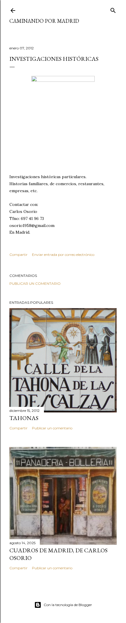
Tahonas (23, 418)
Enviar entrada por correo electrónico (63, 254)
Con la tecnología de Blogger (68, 605)
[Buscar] (113, 9)
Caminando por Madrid (44, 21)
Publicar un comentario (35, 283)
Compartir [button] (18, 254)
